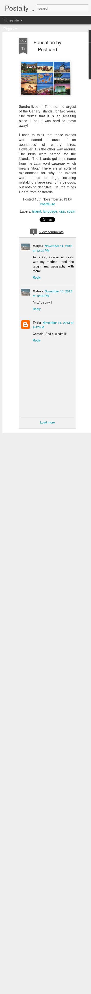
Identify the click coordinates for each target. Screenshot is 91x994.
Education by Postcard (47, 46)
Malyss (38, 246)
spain (71, 211)
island (36, 211)
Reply (37, 277)
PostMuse (47, 203)
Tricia (37, 322)
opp (62, 211)
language (50, 211)
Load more (47, 422)
